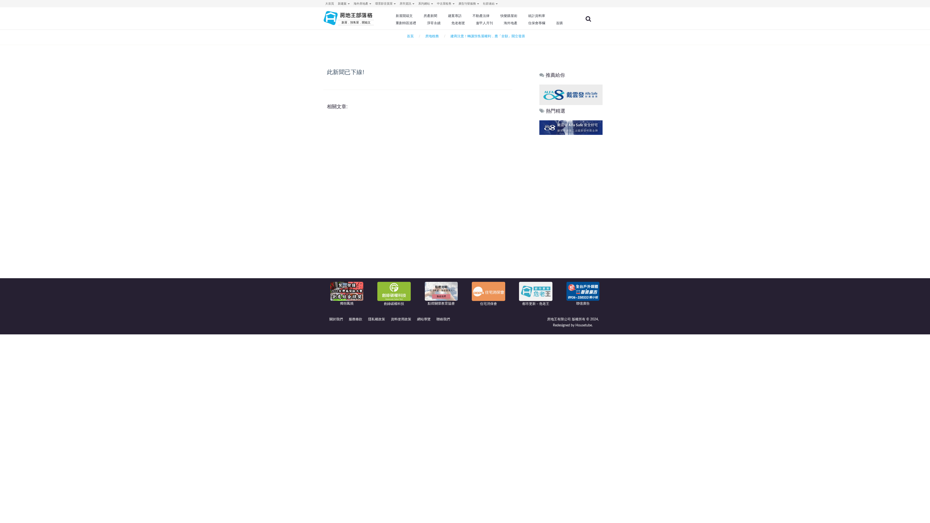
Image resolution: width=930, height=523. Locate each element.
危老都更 (458, 23)
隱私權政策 (376, 319)
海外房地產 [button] (361, 3)
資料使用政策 (401, 319)
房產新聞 (430, 16)
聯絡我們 (443, 319)
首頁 (409, 36)
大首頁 (329, 3)
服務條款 (355, 319)
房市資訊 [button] (406, 3)
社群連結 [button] (489, 3)
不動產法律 (481, 16)
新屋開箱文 (404, 16)
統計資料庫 (536, 16)
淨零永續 (434, 23)
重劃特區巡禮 (406, 23)
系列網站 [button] (424, 3)
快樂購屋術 (508, 16)
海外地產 (510, 23)
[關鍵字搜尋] (588, 19)
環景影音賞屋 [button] (384, 3)
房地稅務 (432, 36)
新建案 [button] (342, 3)
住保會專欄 (536, 23)
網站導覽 (424, 319)
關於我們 (336, 319)
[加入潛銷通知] (549, 127)
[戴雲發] (575, 94)
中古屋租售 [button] (444, 3)
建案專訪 (455, 16)
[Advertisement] (571, 210)
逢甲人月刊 (484, 23)
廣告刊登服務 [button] (467, 3)
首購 (559, 23)
